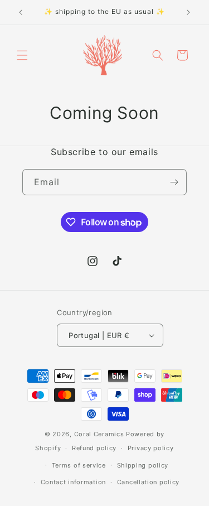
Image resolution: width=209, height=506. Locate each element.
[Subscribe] (174, 182)
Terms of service (79, 465)
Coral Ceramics (99, 434)
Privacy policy (151, 448)
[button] (22, 55)
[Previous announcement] (20, 12)
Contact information (73, 482)
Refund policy (94, 448)
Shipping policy (143, 465)
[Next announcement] (188, 12)
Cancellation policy (148, 482)
